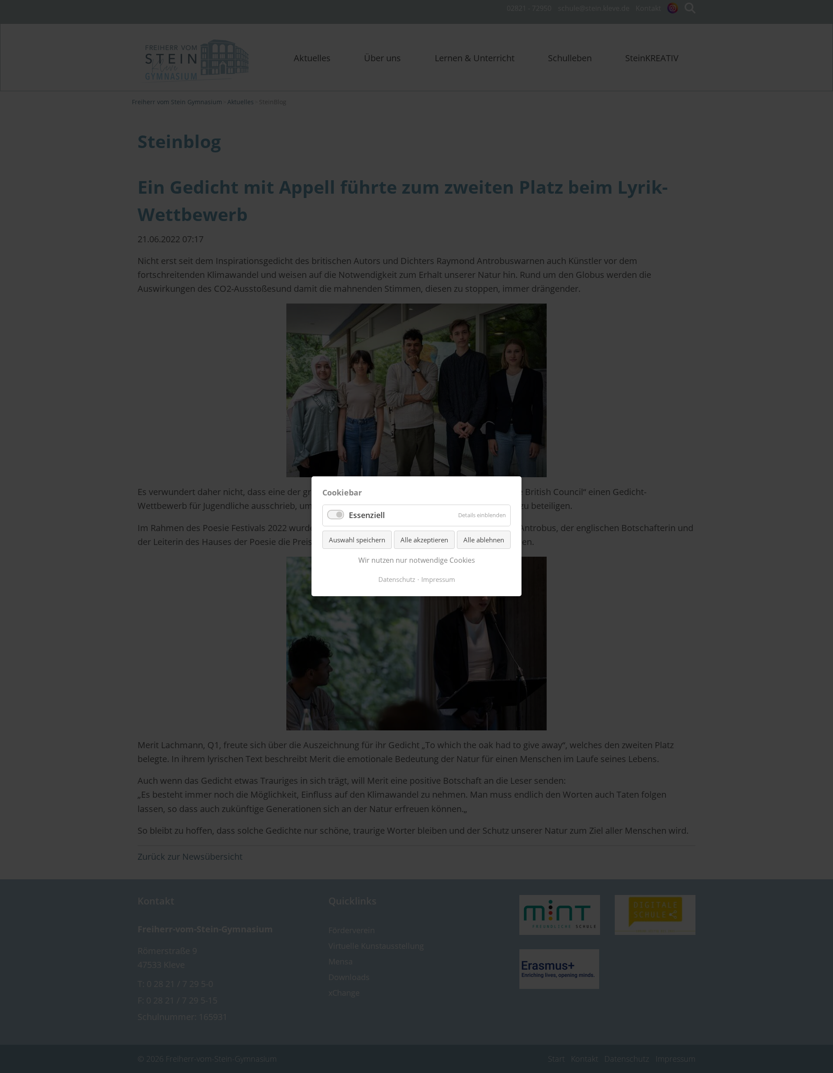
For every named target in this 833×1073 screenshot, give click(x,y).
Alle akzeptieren (424, 539)
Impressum (438, 579)
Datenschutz (396, 579)
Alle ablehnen (483, 539)
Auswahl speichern (357, 539)
